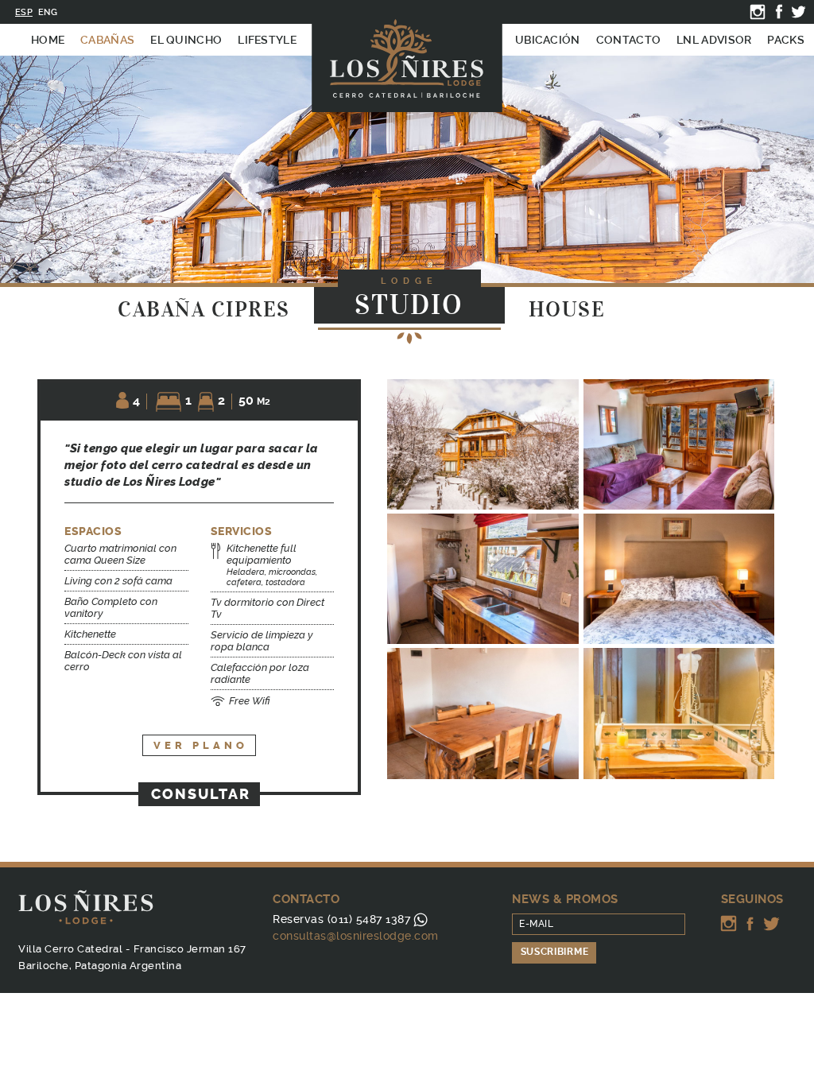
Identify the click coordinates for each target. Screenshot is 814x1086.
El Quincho (186, 39)
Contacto (628, 39)
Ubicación (547, 39)
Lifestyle (267, 39)
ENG (47, 12)
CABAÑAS (107, 39)
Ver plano (200, 745)
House (567, 309)
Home (47, 39)
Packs (785, 39)
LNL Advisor (713, 39)
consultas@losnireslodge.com (356, 935)
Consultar (200, 794)
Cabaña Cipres (204, 309)
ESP (24, 12)
